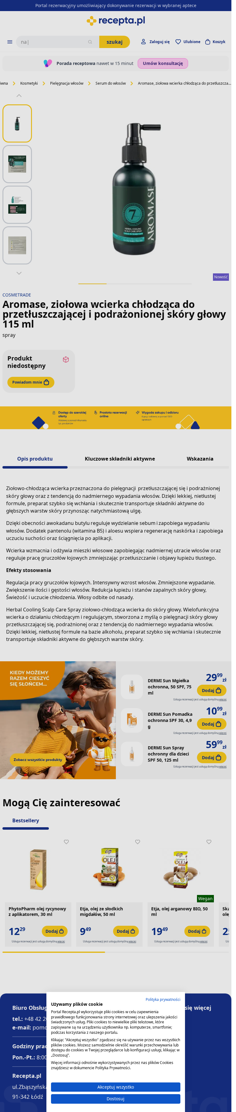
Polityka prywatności (163, 999)
